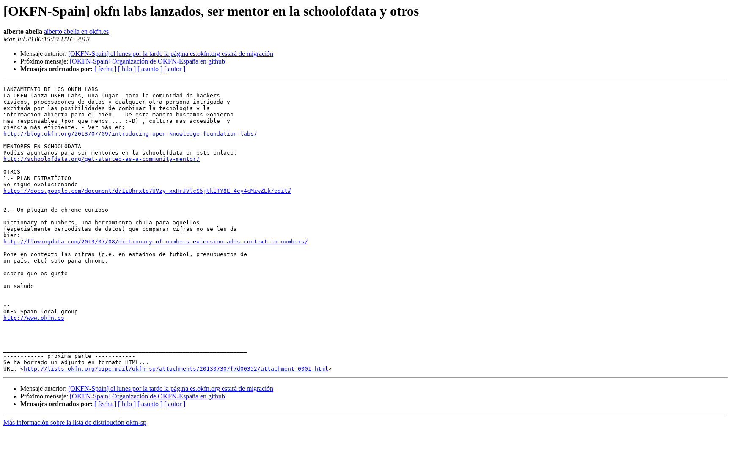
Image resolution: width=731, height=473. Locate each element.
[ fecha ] (105, 68)
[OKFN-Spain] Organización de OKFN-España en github (147, 61)
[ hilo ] (127, 68)
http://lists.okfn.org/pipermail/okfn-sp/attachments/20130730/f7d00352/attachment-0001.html (176, 368)
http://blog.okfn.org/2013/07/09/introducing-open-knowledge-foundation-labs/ (130, 133)
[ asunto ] (149, 68)
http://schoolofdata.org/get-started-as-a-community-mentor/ (101, 159)
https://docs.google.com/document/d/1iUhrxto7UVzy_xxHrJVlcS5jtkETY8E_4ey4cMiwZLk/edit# (147, 191)
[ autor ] (174, 68)
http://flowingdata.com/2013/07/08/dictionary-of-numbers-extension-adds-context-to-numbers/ (155, 241)
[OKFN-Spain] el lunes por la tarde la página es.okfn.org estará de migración (170, 53)
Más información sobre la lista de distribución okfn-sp (74, 422)
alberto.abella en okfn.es (76, 31)
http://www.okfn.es (33, 318)
